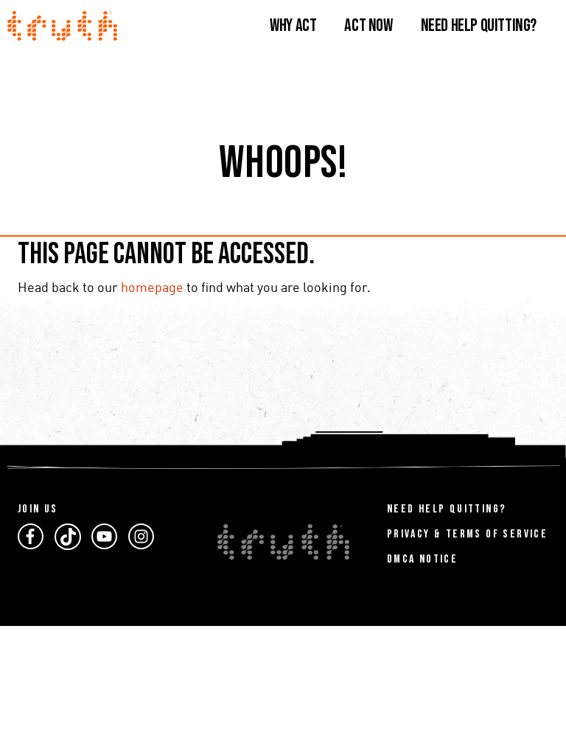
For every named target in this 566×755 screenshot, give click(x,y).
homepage (152, 288)
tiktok (67, 536)
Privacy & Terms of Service (467, 534)
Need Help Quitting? (479, 25)
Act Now (368, 25)
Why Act (293, 25)
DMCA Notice (422, 559)
